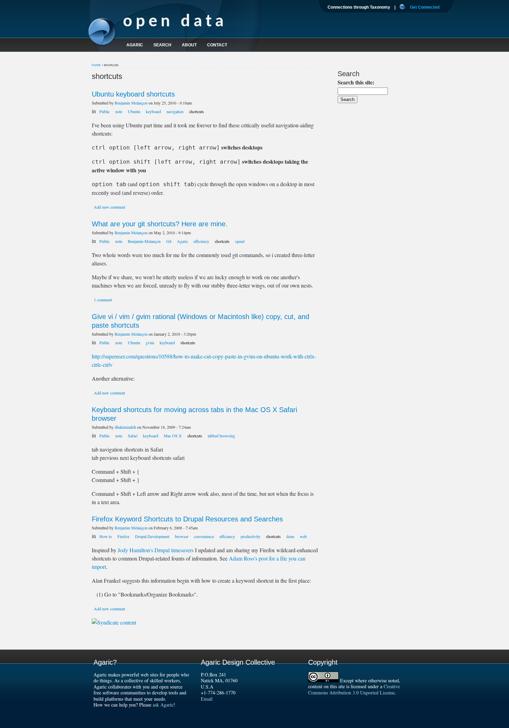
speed (239, 241)
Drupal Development (152, 536)
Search (162, 45)
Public (104, 111)
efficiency (201, 241)
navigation (175, 111)
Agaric (182, 241)
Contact (217, 45)
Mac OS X (173, 435)
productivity (250, 536)
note (118, 111)
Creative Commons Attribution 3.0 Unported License (354, 689)
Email (207, 698)
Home (96, 65)
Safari (132, 435)
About (189, 45)
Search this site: (356, 82)
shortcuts (196, 111)
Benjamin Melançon (131, 103)
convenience (204, 536)
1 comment (103, 299)
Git (168, 241)
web (303, 536)
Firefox (123, 536)
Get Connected (424, 7)
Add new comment (109, 207)
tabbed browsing (221, 435)
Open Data (175, 22)
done (290, 536)
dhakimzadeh (125, 427)
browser (181, 536)
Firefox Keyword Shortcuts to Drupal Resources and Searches (187, 519)
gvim (150, 342)
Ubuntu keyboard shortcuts (133, 94)
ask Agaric (163, 704)
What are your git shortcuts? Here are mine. (159, 224)
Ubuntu (134, 111)
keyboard (153, 111)
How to (105, 536)
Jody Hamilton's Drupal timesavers (156, 550)
